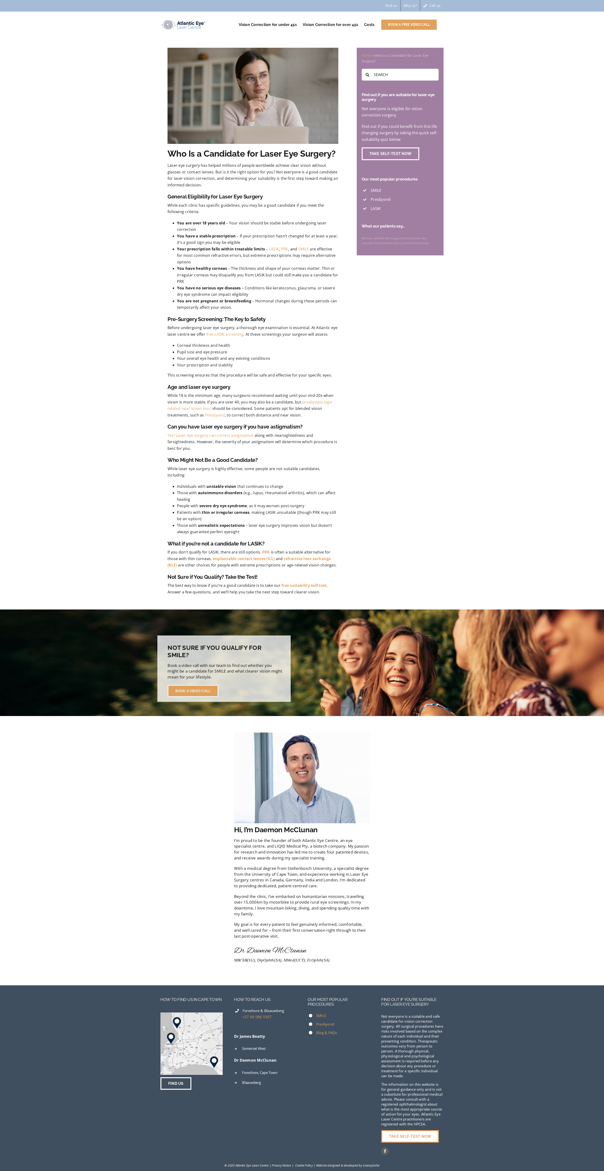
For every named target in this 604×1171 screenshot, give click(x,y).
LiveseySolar (371, 1165)
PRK (284, 249)
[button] (265, 1048)
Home (366, 55)
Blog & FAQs (326, 1032)
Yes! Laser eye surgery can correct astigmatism (211, 435)
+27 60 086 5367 (257, 1016)
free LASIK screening (224, 334)
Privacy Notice (281, 1165)
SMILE (303, 249)
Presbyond (215, 415)
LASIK (274, 249)
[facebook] (385, 1151)
